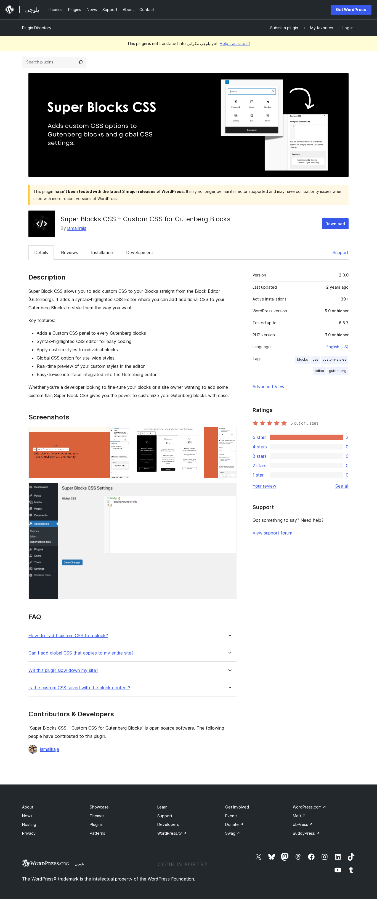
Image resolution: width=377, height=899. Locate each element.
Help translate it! (235, 43)
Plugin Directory (36, 27)
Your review (264, 486)
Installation (102, 252)
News (27, 815)
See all (342, 486)
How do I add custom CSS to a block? (68, 635)
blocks (302, 359)
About (27, 807)
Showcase (99, 807)
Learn (162, 807)
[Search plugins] (80, 62)
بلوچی (79, 864)
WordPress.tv (172, 833)
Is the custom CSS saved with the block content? (79, 687)
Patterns (97, 833)
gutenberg (337, 371)
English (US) (337, 346)
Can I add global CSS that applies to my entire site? (81, 653)
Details (41, 252)
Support (341, 252)
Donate (234, 824)
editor (320, 371)
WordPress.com (309, 807)
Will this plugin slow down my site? (63, 670)
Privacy (29, 833)
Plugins (96, 824)
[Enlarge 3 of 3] (229, 490)
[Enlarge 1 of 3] (123, 434)
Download (335, 223)
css (315, 359)
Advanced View (269, 386)
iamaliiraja (76, 228)
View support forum (272, 533)
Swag (232, 833)
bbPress (303, 824)
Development (139, 252)
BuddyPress (306, 833)
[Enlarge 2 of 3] (229, 434)
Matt (299, 815)
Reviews (69, 252)
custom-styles (334, 359)
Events (231, 815)
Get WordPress (351, 9)
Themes (97, 815)
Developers (168, 824)
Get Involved (237, 807)
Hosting (29, 824)
